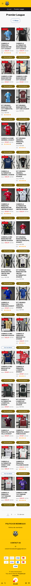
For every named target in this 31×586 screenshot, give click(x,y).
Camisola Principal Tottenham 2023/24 (6, 495)
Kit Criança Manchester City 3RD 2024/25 (22, 107)
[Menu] (2, 3)
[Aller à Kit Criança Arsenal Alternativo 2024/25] (23, 162)
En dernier (20, 514)
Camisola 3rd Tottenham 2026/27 (21, 494)
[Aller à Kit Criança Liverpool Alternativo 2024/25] (23, 390)
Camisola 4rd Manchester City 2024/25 (21, 78)
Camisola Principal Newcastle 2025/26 (20, 336)
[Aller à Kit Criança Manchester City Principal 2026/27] (8, 96)
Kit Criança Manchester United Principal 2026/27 (22, 239)
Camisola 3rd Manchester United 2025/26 (7, 238)
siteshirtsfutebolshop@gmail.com (15, 549)
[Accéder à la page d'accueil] (7, 4)
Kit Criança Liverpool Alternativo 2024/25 (21, 402)
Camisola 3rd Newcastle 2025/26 (6, 368)
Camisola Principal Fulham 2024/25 (22, 463)
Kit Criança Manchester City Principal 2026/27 (7, 107)
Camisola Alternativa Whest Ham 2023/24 (6, 464)
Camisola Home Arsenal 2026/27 (7, 139)
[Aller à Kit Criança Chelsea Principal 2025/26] (23, 293)
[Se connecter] (26, 582)
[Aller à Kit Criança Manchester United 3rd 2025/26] (8, 261)
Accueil (9, 9)
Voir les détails (8, 347)
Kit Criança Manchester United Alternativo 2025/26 (21, 273)
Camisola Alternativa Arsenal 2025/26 (7, 172)
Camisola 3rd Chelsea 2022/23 (7, 334)
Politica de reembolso (15, 527)
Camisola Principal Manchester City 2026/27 (6, 46)
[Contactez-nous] (29, 582)
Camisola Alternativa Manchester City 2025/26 (21, 46)
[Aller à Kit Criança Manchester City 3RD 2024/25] (23, 96)
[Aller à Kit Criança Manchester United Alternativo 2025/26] (23, 261)
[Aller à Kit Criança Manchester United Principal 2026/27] (23, 228)
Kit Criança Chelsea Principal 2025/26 (20, 305)
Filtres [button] (16, 21)
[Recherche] (5, 582)
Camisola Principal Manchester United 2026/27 (7, 206)
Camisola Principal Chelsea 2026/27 (7, 304)
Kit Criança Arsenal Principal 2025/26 (20, 140)
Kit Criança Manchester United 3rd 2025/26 (6, 272)
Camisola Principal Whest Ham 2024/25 (22, 432)
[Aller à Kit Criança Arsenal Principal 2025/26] (23, 129)
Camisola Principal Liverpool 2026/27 (20, 369)
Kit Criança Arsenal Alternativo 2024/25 (21, 173)
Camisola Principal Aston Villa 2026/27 (7, 432)
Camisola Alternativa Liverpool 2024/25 (6, 402)
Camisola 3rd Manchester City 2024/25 (6, 78)
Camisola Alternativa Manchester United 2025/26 (22, 206)
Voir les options (8, 57)
